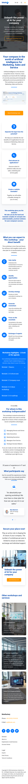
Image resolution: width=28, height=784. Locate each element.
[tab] (12, 519)
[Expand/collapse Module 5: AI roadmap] (24, 395)
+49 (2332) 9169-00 (12, 718)
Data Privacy (5, 755)
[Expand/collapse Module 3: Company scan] (24, 380)
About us (4, 739)
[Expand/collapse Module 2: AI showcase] (24, 373)
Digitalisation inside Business (9, 742)
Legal (3, 750)
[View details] (14, 559)
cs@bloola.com (10, 722)
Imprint (4, 753)
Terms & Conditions (7, 758)
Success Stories (6, 744)
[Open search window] (21, 2)
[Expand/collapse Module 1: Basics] (24, 367)
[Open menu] (25, 2)
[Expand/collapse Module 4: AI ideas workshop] (24, 387)
